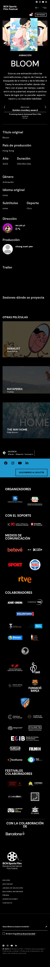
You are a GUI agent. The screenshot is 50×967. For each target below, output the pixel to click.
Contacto (7, 903)
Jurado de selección (13, 888)
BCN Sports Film (16, 949)
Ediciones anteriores (13, 892)
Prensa (6, 895)
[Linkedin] (46, 2)
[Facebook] (37, 2)
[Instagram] (40, 2)
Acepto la (21, 934)
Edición (6, 880)
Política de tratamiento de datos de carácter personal (23, 952)
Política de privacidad (34, 949)
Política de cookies (11, 951)
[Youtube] (43, 2)
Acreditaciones (10, 899)
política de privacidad (25, 934)
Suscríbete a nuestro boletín (16, 926)
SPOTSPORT (8, 884)
